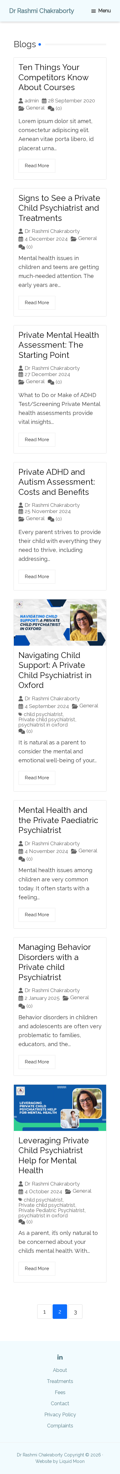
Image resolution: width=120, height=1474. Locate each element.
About (60, 1370)
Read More (37, 165)
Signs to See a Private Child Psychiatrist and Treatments (59, 208)
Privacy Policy (60, 1415)
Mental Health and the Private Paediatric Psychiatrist (58, 820)
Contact (60, 1403)
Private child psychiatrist (46, 719)
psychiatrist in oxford (43, 724)
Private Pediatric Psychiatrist (51, 1210)
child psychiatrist (43, 714)
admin (32, 100)
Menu (104, 11)
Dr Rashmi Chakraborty (41, 10)
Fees (60, 1392)
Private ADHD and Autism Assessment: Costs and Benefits (56, 482)
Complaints (60, 1426)
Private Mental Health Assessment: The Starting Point (58, 345)
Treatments (60, 1381)
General (35, 108)
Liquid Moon (72, 1461)
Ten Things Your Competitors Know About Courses (53, 77)
